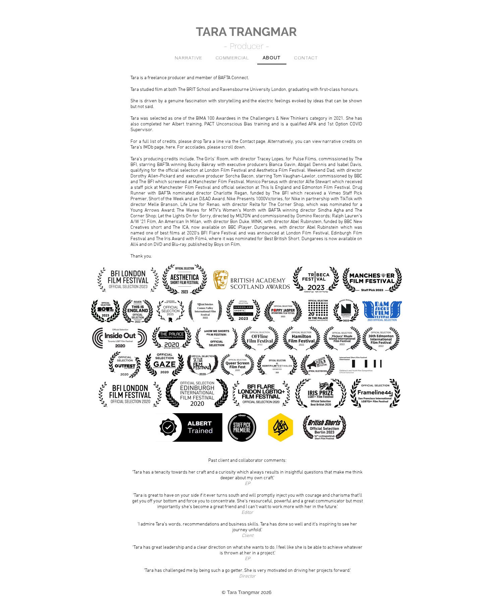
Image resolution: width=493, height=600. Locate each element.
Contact (247, 142)
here (170, 147)
